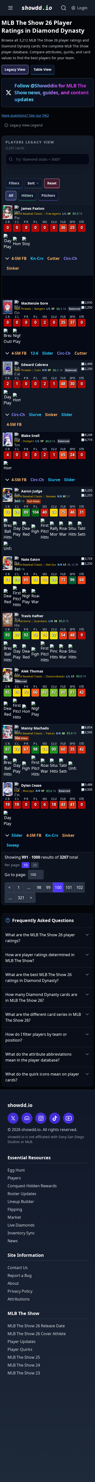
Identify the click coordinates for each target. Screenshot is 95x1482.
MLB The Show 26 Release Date (36, 1325)
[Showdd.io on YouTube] (68, 1118)
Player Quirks (20, 1349)
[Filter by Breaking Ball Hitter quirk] (7, 529)
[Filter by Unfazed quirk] (7, 546)
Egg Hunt (16, 1170)
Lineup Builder (21, 1201)
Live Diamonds (21, 1225)
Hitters (27, 195)
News (13, 1241)
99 (48, 887)
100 (58, 887)
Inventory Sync (21, 1233)
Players (14, 1178)
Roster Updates (22, 1193)
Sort (31, 183)
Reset (52, 183)
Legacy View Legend (26, 125)
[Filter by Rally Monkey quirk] (54, 529)
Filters (14, 183)
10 (26, 865)
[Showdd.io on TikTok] (54, 1118)
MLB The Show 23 (24, 1373)
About (13, 1283)
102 (79, 887)
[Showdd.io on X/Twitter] (13, 1118)
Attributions (19, 1299)
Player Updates (22, 1341)
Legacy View (15, 69)
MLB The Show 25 (24, 1357)
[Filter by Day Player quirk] (7, 242)
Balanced (74, 308)
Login (82, 8)
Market (14, 1217)
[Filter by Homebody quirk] (17, 242)
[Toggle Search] (63, 8)
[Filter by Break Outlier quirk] (7, 337)
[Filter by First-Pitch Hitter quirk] (44, 529)
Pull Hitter (33, 501)
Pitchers (48, 195)
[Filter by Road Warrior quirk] (63, 529)
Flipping (15, 1209)
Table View (42, 69)
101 (69, 887)
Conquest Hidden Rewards (32, 1185)
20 (35, 865)
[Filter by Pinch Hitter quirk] (54, 652)
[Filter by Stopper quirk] (26, 242)
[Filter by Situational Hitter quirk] (72, 529)
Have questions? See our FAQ (25, 115)
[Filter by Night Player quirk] (17, 337)
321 (21, 897)
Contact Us (18, 1267)
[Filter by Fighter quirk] (35, 529)
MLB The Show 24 (24, 1365)
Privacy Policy (20, 1291)
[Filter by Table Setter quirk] (82, 529)
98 (39, 887)
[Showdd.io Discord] (26, 1118)
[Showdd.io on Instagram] (40, 1118)
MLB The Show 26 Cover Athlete (37, 1333)
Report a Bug (20, 1275)
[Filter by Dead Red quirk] (26, 529)
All (11, 195)
